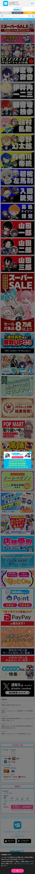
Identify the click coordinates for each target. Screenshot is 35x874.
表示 (32, 3)
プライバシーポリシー (25, 863)
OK (17, 871)
